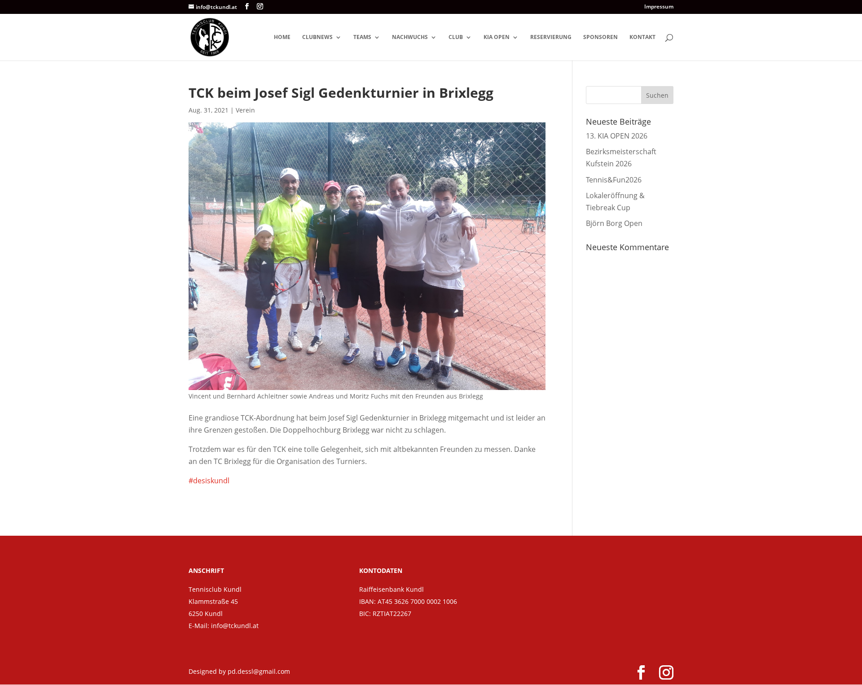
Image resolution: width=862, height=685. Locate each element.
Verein (245, 110)
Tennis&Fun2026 (614, 180)
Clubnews (317, 37)
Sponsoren (600, 37)
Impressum (658, 7)
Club (456, 37)
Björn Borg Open (614, 223)
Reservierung (551, 37)
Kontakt (642, 37)
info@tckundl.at (235, 625)
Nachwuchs (410, 37)
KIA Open (497, 37)
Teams (362, 37)
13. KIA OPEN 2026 (616, 136)
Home (282, 37)
